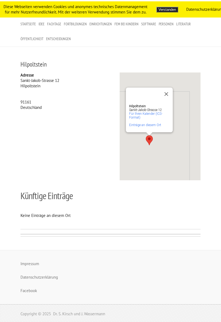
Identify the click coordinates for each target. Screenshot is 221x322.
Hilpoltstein (33, 64)
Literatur (183, 24)
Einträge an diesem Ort (145, 125)
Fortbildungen (75, 24)
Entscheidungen (58, 38)
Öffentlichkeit (31, 38)
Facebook (28, 290)
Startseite (28, 24)
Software (148, 24)
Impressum (29, 263)
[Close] (166, 94)
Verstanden (167, 10)
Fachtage (54, 24)
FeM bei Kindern (127, 24)
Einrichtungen (100, 24)
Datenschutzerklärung (39, 277)
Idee (41, 24)
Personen (166, 24)
